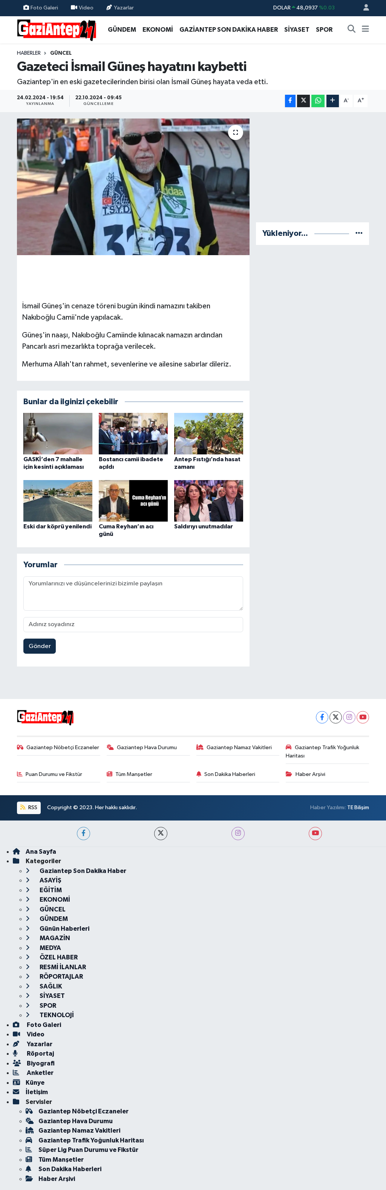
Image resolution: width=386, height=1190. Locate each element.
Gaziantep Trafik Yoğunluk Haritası (322, 752)
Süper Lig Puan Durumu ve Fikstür (88, 1150)
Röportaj (40, 1053)
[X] (335, 717)
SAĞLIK (50, 986)
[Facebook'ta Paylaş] (290, 101)
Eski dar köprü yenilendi (57, 526)
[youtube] (315, 833)
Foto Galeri (44, 8)
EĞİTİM (50, 890)
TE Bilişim (358, 807)
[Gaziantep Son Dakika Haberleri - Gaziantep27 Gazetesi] (56, 29)
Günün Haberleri (63, 928)
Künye (35, 1082)
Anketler (40, 1073)
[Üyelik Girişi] (363, 8)
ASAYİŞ (49, 880)
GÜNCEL (61, 53)
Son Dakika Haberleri (229, 774)
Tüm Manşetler (133, 774)
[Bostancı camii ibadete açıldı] (133, 433)
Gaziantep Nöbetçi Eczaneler (62, 747)
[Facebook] (322, 717)
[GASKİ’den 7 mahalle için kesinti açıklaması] (57, 433)
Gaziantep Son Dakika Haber (82, 871)
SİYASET (296, 29)
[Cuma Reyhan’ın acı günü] (133, 500)
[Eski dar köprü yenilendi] (57, 500)
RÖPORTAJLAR (60, 976)
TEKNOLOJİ (56, 1015)
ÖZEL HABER (58, 957)
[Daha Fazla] (332, 101)
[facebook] (83, 833)
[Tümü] (359, 233)
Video (86, 8)
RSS (32, 807)
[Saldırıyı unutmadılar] (208, 500)
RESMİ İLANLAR (62, 967)
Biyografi (40, 1063)
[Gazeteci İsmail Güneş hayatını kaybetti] (133, 187)
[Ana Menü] (365, 30)
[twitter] (160, 833)
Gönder (40, 646)
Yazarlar (124, 8)
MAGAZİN (54, 938)
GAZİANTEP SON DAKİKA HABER (228, 29)
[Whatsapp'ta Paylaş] (318, 101)
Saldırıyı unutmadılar (203, 526)
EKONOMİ (157, 29)
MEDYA (49, 948)
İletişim (37, 1092)
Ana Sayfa (41, 851)
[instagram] (238, 833)
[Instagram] (349, 717)
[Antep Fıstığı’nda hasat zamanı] (208, 433)
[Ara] (352, 30)
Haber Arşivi (310, 774)
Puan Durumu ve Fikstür (54, 774)
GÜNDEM (122, 29)
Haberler (29, 53)
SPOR (324, 29)
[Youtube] (363, 717)
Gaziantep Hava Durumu (147, 747)
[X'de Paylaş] (303, 101)
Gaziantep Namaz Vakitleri (239, 747)
